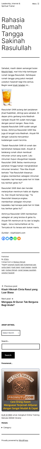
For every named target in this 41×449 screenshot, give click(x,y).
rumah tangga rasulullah (27, 270)
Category (7, 427)
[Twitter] (7, 238)
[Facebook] (3, 238)
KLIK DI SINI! (6, 415)
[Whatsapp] (15, 238)
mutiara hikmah (11, 270)
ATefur (6, 259)
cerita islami (6, 267)
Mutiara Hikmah (19, 262)
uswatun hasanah (7, 273)
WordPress (23, 440)
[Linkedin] (11, 238)
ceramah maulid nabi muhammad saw (22, 265)
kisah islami (15, 267)
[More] (19, 238)
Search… (5, 341)
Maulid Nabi (7, 71)
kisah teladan (19, 85)
